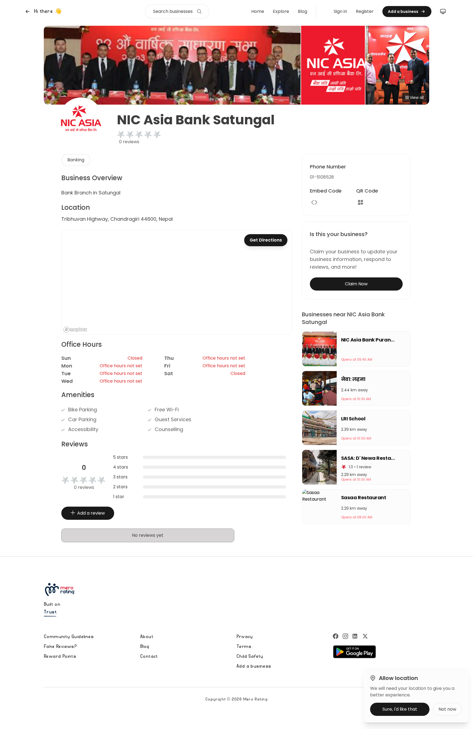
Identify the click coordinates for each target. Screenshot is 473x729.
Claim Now (356, 284)
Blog (302, 11)
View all (417, 97)
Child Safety (249, 656)
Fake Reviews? (60, 646)
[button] (43, 11)
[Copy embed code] (314, 202)
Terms (243, 646)
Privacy (244, 636)
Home (257, 11)
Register (365, 11)
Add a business (253, 666)
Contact (149, 656)
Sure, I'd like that (399, 709)
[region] (177, 282)
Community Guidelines (69, 636)
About (146, 636)
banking (75, 160)
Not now (447, 709)
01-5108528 (322, 177)
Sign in (340, 11)
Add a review (91, 513)
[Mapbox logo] (75, 329)
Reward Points (60, 656)
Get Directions (266, 240)
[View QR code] (360, 202)
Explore (281, 11)
